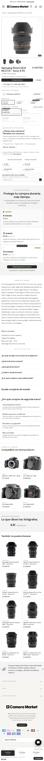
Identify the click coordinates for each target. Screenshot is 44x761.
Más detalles (39, 98)
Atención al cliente (30, 159)
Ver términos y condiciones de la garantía (22, 270)
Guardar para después (15, 159)
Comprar (38, 758)
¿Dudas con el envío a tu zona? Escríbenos (15, 86)
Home (4, 13)
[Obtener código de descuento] (40, 179)
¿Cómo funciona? (38, 749)
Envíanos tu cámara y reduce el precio (14, 76)
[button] (40, 6)
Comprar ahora (17, 80)
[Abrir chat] (38, 742)
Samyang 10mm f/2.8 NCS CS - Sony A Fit (20, 13)
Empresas (30, 2)
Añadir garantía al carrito (22, 267)
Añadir (38, 80)
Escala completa (38, 107)
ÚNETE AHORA (22, 725)
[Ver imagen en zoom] (40, 19)
